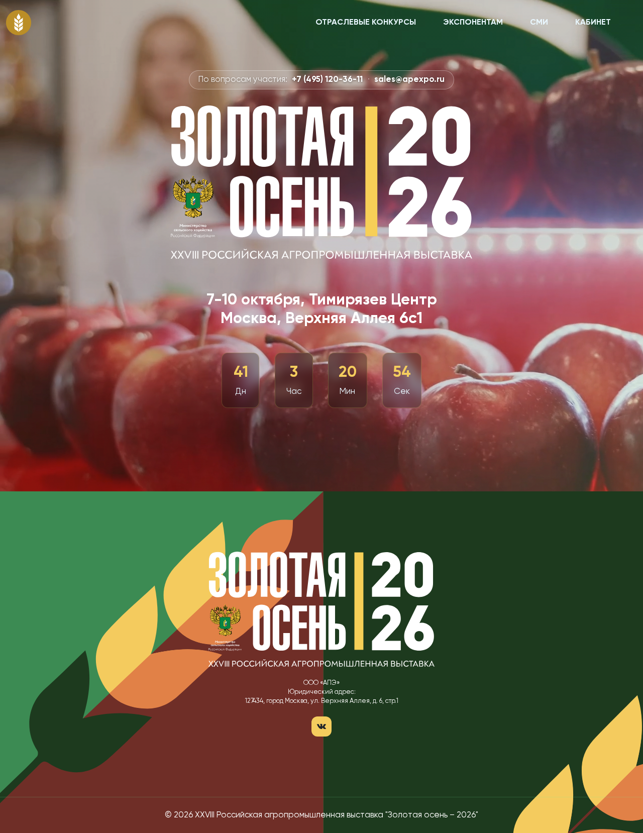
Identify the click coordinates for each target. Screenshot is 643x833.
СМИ (539, 23)
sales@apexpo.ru (409, 79)
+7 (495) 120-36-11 (327, 79)
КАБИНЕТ (593, 23)
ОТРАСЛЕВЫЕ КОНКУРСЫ (365, 23)
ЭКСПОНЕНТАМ (473, 23)
